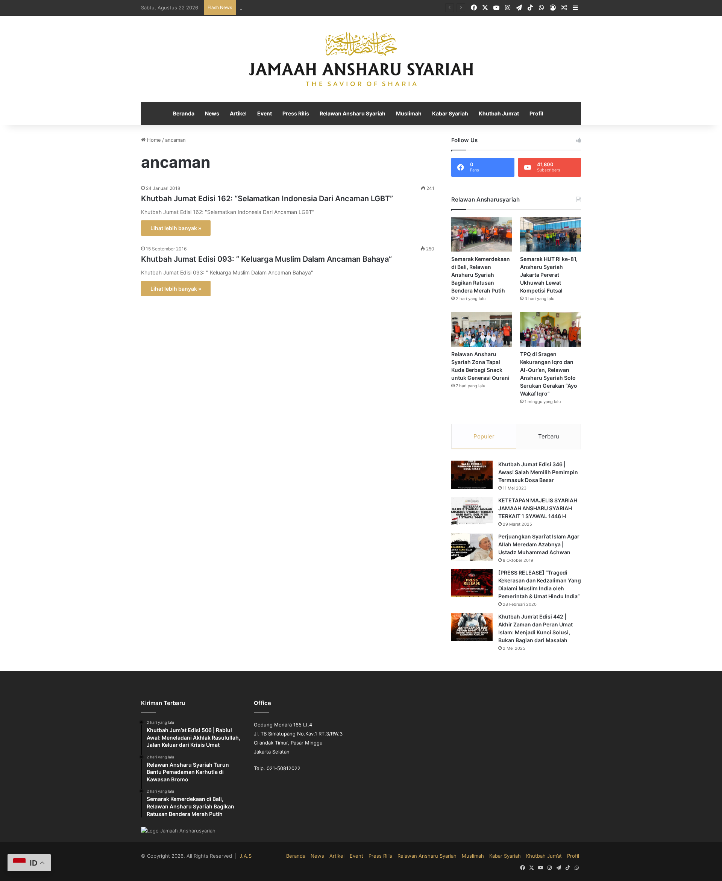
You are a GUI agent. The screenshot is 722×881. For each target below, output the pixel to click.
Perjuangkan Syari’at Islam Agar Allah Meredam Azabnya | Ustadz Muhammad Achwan (539, 545)
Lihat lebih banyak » (174, 228)
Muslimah (407, 114)
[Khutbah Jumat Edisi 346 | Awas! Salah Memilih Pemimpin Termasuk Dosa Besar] (472, 475)
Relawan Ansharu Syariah (353, 114)
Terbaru (548, 436)
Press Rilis (298, 114)
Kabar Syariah (448, 114)
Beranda (188, 114)
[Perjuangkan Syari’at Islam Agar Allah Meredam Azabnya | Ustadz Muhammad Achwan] (472, 547)
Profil (531, 114)
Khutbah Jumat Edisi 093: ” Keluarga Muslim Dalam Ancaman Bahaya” (260, 259)
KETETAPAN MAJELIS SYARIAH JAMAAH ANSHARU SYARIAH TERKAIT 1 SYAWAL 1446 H (536, 509)
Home (153, 140)
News (216, 114)
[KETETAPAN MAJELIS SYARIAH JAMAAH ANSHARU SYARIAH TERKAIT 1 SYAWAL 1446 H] (472, 511)
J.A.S (234, 856)
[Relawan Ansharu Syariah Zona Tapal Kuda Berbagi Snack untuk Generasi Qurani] (481, 329)
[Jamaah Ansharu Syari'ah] (361, 59)
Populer (484, 436)
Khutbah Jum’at (495, 114)
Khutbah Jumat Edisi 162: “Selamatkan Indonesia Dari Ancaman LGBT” (261, 198)
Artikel (242, 114)
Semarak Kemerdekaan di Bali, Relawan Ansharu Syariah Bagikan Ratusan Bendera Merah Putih (481, 275)
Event (267, 114)
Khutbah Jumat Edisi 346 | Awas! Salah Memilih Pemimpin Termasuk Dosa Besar (537, 473)
